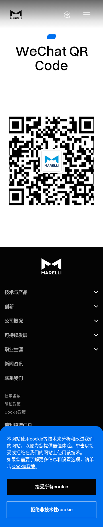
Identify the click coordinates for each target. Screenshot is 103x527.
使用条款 (13, 396)
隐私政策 (13, 404)
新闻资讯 (14, 364)
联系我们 (14, 378)
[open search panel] (67, 15)
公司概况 (14, 321)
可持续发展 (16, 335)
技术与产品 (16, 292)
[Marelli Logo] (16, 17)
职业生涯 (14, 349)
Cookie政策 (15, 412)
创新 (9, 306)
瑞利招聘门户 (18, 425)
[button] (87, 15)
